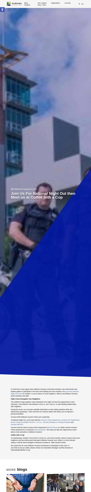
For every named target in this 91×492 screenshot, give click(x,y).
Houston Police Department (50, 420)
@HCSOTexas (52, 427)
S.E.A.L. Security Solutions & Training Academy (53, 422)
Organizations (55, 3)
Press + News (42, 5)
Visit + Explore (42, 3)
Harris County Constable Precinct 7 (23, 422)
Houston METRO (17, 424)
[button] (2, 9)
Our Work (67, 3)
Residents (27, 5)
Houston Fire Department (70, 420)
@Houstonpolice (40, 430)
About (26, 3)
